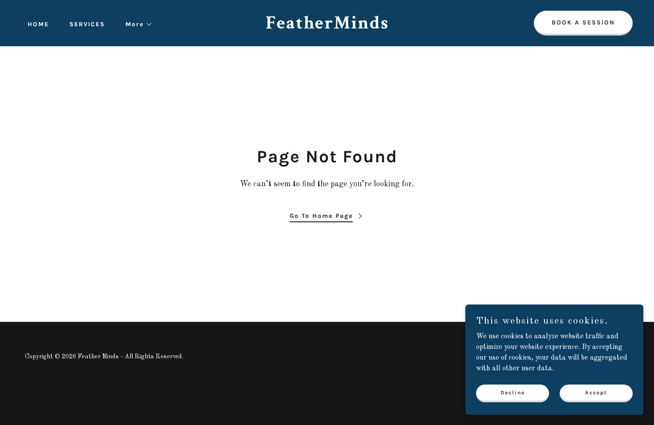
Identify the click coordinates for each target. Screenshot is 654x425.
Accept (596, 392)
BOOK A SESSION (583, 22)
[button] (136, 24)
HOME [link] (38, 24)
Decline (513, 392)
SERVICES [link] (87, 24)
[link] (327, 26)
